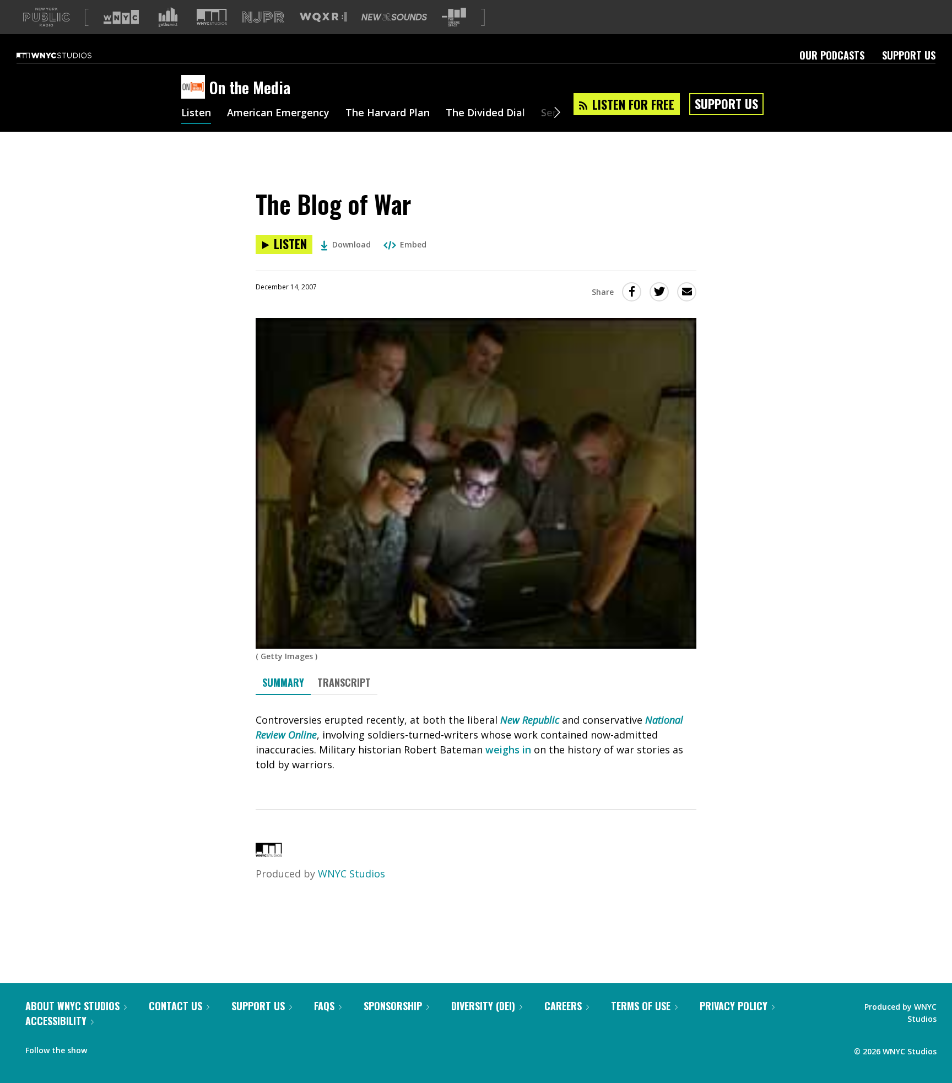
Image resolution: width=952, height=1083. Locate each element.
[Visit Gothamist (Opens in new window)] (168, 17)
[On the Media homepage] (195, 87)
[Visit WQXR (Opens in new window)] (323, 17)
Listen (196, 113)
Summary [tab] (283, 682)
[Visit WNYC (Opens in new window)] (121, 17)
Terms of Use (640, 1006)
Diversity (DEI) (483, 1006)
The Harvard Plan (387, 113)
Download (351, 244)
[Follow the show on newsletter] (145, 1047)
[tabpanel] (476, 742)
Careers (563, 1006)
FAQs (324, 1006)
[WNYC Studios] (269, 853)
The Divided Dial (485, 113)
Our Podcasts (831, 55)
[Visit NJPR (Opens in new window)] (263, 17)
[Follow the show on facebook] (103, 1047)
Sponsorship (393, 1006)
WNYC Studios (351, 873)
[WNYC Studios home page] (68, 55)
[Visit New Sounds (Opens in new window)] (394, 17)
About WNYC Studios (72, 1006)
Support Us (908, 55)
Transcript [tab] (344, 682)
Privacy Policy (733, 1006)
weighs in (508, 749)
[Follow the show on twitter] (124, 1047)
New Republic (529, 719)
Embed (413, 244)
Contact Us (175, 1006)
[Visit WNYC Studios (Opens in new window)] (212, 17)
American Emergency (278, 113)
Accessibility (55, 1021)
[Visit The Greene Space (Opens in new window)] (454, 17)
